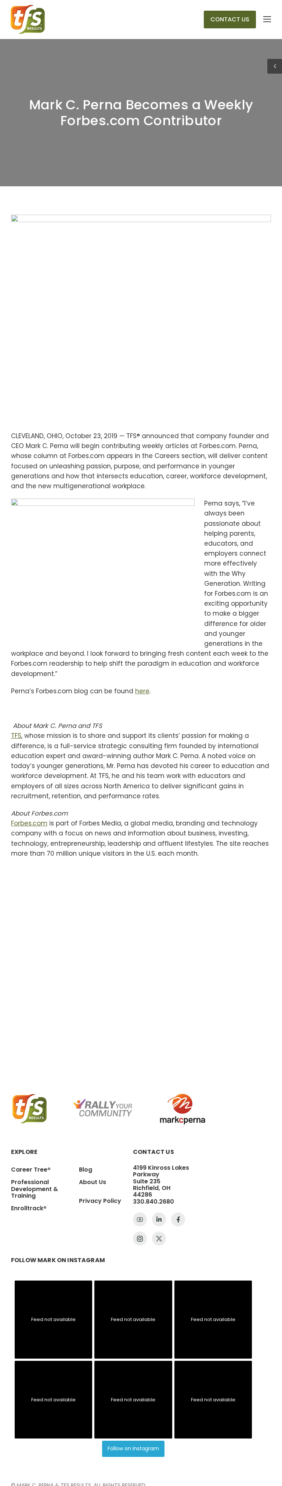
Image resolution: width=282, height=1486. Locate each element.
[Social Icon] (140, 1219)
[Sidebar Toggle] (274, 66)
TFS (16, 735)
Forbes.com (29, 823)
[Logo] (28, 19)
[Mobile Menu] (267, 19)
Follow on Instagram (133, 1448)
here (142, 691)
